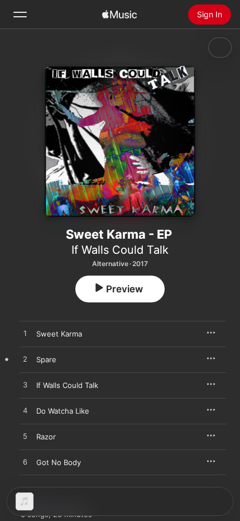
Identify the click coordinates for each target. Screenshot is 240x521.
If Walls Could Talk (120, 250)
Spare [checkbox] (46, 359)
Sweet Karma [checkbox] (59, 333)
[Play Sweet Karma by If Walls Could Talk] (25, 334)
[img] (119, 15)
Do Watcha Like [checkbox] (62, 410)
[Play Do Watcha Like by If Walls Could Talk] (25, 411)
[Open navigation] (20, 14)
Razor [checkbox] (46, 436)
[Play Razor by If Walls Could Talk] (25, 437)
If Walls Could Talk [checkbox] (67, 385)
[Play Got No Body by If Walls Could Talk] (25, 462)
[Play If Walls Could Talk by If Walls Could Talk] (25, 385)
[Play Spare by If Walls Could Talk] (25, 359)
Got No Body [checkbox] (58, 462)
